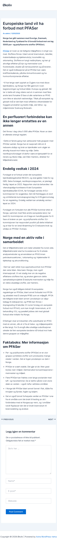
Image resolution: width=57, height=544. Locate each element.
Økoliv (7, 5)
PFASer (6, 51)
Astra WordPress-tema (46, 537)
